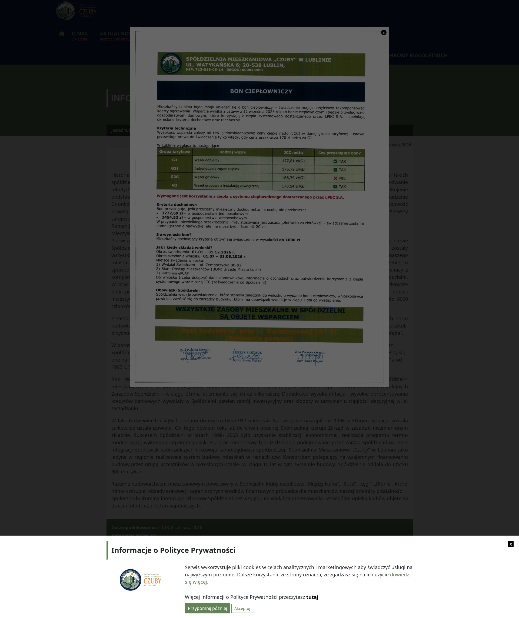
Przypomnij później (207, 608)
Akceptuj (242, 608)
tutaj (312, 597)
